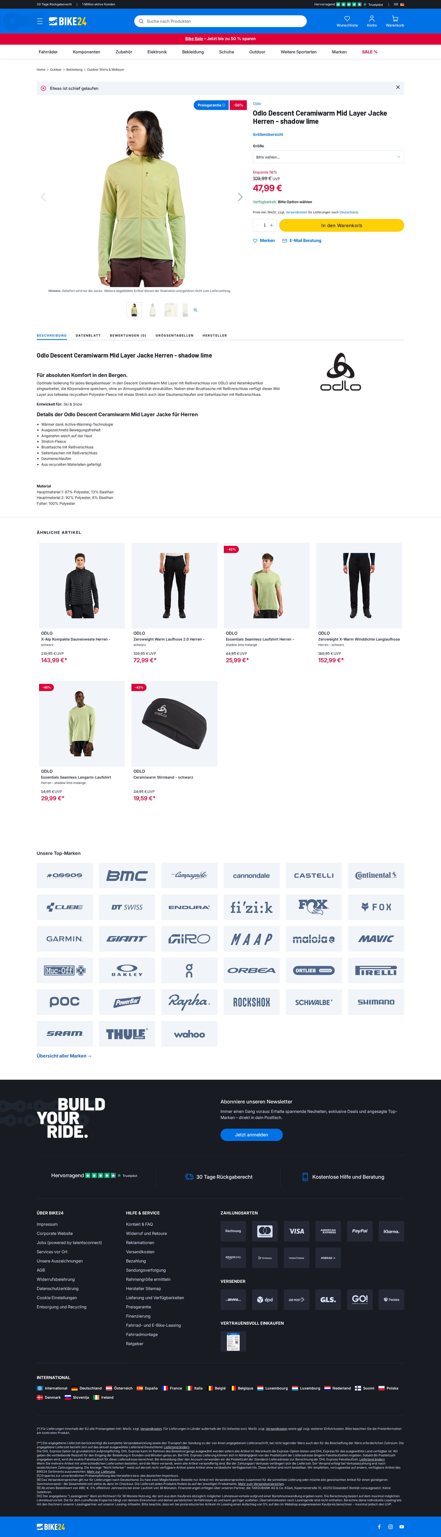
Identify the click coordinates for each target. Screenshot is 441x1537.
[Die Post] (296, 1299)
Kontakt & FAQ (139, 1224)
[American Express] (328, 1231)
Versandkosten (140, 1251)
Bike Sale (194, 38)
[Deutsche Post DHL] (233, 1299)
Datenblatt (88, 335)
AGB (41, 1270)
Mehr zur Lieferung (101, 1471)
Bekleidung (74, 69)
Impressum (47, 1224)
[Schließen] (398, 87)
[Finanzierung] (296, 1258)
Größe (258, 146)
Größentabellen (175, 335)
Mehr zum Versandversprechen (261, 1484)
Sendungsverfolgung (146, 1270)
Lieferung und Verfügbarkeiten (155, 1297)
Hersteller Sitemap (143, 1288)
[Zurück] (43, 197)
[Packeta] (391, 1299)
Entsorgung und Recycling (62, 1306)
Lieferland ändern (176, 1447)
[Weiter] (240, 197)
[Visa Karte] (296, 1231)
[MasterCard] (265, 1231)
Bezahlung (136, 1260)
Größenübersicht (268, 134)
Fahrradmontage (142, 1334)
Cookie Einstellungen (57, 1297)
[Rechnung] (233, 1231)
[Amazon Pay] (233, 1258)
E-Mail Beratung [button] (305, 240)
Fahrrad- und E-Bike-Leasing (153, 1325)
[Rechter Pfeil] (120, 586)
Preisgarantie (138, 1306)
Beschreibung (52, 335)
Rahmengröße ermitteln (148, 1279)
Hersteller (215, 335)
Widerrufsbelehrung (56, 1279)
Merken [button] (267, 240)
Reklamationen (140, 1242)
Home (41, 69)
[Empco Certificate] (233, 1341)
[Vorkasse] (265, 1258)
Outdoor (56, 69)
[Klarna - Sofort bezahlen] (391, 1231)
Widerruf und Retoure (146, 1233)
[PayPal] (360, 1231)
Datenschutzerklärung (58, 1288)
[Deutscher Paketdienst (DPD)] (265, 1299)
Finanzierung (138, 1316)
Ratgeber (134, 1343)
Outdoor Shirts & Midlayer (105, 69)
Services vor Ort (52, 1251)
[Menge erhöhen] (271, 225)
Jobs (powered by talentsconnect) (69, 1242)
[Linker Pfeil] (44, 586)
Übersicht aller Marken (62, 1056)
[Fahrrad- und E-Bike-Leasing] (328, 1258)
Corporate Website (55, 1233)
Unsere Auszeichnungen (60, 1260)
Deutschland (349, 212)
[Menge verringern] (258, 225)
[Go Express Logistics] (360, 1299)
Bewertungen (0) (128, 335)
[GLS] (328, 1299)
